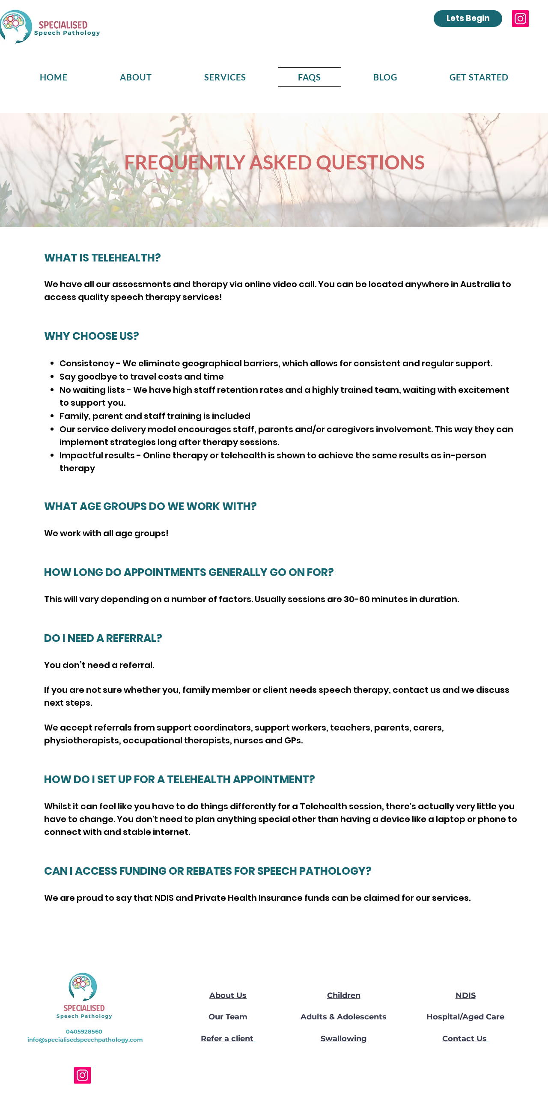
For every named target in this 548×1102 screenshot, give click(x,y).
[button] (136, 77)
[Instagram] (520, 18)
